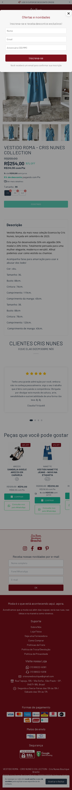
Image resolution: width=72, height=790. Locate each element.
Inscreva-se (36, 58)
